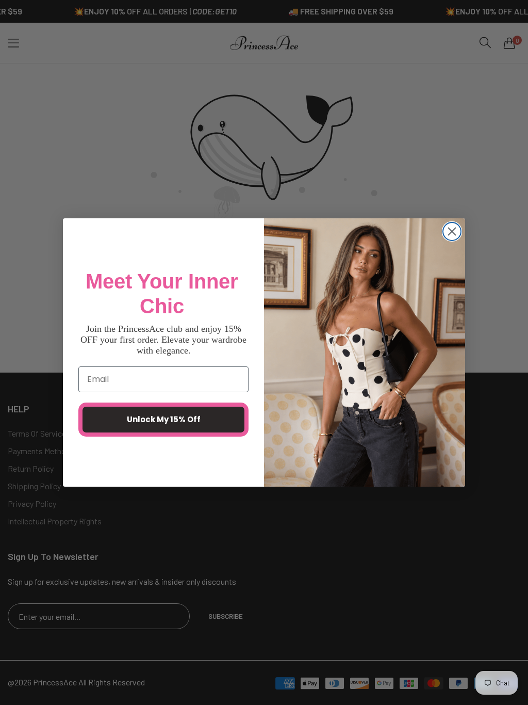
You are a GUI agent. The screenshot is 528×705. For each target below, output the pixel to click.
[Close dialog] (452, 231)
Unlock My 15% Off (164, 419)
